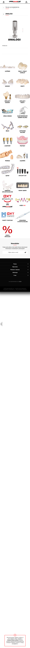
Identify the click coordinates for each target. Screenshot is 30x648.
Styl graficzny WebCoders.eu (9, 289)
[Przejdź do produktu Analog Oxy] (15, 30)
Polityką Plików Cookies (13, 640)
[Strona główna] (15, 2)
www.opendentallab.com (13, 281)
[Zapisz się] (25, 252)
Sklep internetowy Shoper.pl (21, 289)
